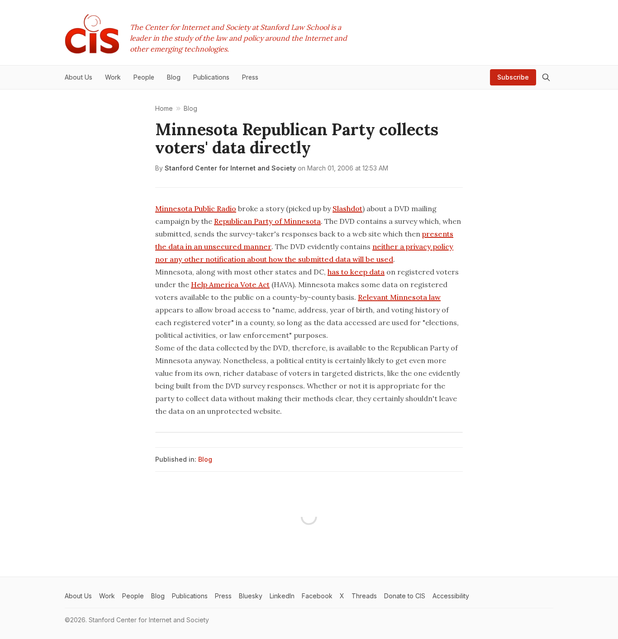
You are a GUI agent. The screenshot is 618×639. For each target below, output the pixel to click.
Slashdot (347, 208)
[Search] (546, 77)
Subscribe (513, 77)
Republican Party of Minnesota (267, 221)
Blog (205, 459)
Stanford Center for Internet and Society (230, 168)
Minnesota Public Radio (195, 208)
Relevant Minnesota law (399, 297)
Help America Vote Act (230, 284)
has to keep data (356, 271)
